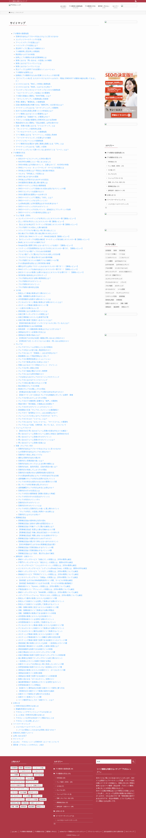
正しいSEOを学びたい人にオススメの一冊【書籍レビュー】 (41, 221)
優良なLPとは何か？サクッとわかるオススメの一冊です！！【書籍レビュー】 (48, 266)
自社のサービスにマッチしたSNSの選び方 (34, 159)
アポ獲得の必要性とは (24, 72)
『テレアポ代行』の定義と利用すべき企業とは (36, 511)
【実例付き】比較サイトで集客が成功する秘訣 (36, 691)
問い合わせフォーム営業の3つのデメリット (35, 437)
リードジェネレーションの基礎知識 (29, 141)
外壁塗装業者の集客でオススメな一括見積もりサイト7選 (40, 667)
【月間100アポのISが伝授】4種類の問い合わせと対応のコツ (41, 338)
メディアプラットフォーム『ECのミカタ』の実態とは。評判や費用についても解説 (50, 595)
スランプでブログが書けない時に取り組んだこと (37, 230)
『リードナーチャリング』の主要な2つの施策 (33, 138)
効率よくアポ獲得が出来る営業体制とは (31, 57)
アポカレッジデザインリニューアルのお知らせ (34, 712)
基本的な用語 (109, 300)
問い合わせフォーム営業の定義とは (32, 443)
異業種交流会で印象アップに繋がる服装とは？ (36, 526)
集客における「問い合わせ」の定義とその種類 (34, 60)
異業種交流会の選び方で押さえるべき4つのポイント (38, 541)
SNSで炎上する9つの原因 (28, 177)
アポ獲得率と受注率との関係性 (28, 51)
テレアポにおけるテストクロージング (32, 380)
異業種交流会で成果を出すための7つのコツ (35, 538)
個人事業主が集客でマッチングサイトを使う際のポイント (40, 658)
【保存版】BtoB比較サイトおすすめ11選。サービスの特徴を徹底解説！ (45, 583)
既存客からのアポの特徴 (25, 54)
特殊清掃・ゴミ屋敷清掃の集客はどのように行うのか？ (39, 329)
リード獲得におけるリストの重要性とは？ (32, 114)
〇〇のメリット (124, 257)
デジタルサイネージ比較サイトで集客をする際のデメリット (41, 628)
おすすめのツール (120, 261)
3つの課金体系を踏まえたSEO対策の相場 (34, 263)
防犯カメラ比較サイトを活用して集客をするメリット (38, 604)
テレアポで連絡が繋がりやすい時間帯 (32, 371)
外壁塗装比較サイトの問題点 (29, 685)
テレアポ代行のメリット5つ (29, 499)
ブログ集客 (108, 286)
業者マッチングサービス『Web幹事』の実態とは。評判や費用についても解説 (48, 592)
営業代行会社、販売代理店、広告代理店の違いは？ (38, 467)
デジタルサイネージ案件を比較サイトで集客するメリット (40, 631)
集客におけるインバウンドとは (28, 66)
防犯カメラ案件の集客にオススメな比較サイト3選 (37, 598)
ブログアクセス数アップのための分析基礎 (34, 251)
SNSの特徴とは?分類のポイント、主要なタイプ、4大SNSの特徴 (43, 165)
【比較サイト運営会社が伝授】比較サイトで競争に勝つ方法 (41, 688)
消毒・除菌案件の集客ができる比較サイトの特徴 (37, 613)
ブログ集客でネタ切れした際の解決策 (32, 227)
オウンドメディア (111, 271)
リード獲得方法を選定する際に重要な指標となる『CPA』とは (40, 144)
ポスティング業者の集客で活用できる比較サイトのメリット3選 (42, 640)
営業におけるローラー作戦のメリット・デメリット (38, 365)
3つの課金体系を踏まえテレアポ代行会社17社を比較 (38, 476)
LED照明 (108, 250)
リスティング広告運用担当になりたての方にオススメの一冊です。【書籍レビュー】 (50, 248)
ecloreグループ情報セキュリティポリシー (73, 831)
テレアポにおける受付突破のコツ (31, 374)
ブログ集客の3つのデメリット (29, 281)
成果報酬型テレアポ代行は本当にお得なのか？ (36, 488)
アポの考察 (108, 268)
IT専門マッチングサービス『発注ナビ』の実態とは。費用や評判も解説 (45, 562)
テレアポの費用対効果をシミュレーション (34, 359)
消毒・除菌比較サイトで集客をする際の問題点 (36, 610)
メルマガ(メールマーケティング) (28, 727)
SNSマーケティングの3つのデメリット (33, 206)
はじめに (15, 831)
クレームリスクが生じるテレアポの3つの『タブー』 (38, 416)
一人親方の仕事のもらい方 (28, 308)
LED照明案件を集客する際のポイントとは (34, 299)
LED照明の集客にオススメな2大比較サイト (35, 616)
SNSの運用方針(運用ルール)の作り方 (32, 194)
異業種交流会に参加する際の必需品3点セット (35, 523)
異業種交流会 (21, 517)
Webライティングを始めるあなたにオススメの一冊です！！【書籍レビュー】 (48, 269)
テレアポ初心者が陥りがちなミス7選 (32, 383)
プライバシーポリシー (95, 831)
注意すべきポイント (111, 303)
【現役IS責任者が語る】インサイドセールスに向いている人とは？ (43, 323)
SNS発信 (19, 156)
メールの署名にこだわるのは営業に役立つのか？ (37, 730)
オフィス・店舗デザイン (113, 275)
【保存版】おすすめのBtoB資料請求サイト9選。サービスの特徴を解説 (45, 580)
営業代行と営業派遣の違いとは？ (31, 461)
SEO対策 (122, 250)
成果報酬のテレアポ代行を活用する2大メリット (36, 479)
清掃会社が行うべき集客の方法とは (32, 332)
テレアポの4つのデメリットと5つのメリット (35, 407)
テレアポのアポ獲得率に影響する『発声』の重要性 (38, 401)
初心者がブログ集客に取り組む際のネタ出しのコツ (38, 233)
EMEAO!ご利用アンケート (23, 733)
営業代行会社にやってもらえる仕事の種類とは (36, 464)
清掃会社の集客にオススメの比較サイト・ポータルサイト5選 (41, 670)
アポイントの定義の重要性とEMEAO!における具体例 (36, 120)
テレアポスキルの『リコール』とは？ (32, 419)
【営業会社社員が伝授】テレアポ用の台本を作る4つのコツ (41, 392)
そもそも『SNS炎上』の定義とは (31, 174)
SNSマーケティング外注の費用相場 (32, 185)
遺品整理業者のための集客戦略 (30, 326)
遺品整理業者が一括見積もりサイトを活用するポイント (39, 682)
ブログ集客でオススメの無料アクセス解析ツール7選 (38, 260)
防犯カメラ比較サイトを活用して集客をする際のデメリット (41, 601)
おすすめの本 (109, 264)
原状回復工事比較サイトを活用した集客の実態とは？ (38, 646)
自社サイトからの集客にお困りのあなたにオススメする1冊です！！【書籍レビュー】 (51, 272)
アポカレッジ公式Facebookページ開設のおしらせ (35, 718)
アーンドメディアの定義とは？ (28, 42)
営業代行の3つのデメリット (29, 502)
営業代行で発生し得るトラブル (30, 455)
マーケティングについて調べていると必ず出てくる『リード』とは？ (42, 150)
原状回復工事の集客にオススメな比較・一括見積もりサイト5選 (42, 643)
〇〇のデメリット (111, 257)
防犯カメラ (125, 307)
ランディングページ (122, 293)
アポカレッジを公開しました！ (28, 721)
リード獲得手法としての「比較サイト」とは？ (36, 700)
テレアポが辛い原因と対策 (28, 368)
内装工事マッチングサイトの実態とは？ (33, 314)
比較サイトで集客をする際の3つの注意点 (34, 694)
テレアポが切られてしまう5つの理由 (32, 398)
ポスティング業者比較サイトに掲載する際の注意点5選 (39, 637)
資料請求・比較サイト (24, 556)
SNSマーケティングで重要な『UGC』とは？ (35, 197)
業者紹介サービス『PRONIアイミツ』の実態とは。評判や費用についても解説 (48, 574)
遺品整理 (116, 307)
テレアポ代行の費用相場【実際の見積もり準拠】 (37, 494)
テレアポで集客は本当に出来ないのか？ (33, 362)
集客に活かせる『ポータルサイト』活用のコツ (36, 679)
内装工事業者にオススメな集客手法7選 (33, 317)
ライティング (109, 293)
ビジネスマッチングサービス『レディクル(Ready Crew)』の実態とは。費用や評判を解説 (52, 568)
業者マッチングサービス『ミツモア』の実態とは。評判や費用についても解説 (48, 571)
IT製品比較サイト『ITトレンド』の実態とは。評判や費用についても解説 (46, 589)
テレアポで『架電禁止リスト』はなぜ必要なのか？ (38, 413)
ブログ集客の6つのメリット (29, 284)
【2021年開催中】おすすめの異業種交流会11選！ (37, 544)
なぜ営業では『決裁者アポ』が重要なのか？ (33, 117)
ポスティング (119, 286)
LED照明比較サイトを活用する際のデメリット (36, 619)
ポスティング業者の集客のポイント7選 (33, 305)
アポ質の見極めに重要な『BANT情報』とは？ (33, 96)
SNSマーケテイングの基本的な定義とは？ (34, 212)
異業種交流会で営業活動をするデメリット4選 (35, 547)
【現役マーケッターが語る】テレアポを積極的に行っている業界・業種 (45, 395)
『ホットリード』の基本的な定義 (28, 129)
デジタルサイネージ (111, 282)
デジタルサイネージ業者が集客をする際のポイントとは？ (40, 302)
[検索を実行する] (133, 761)
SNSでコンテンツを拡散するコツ (31, 191)
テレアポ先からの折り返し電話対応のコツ (34, 350)
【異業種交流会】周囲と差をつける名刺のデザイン (38, 535)
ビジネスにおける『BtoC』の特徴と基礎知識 (33, 84)
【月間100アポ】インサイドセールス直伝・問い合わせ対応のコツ (43, 341)
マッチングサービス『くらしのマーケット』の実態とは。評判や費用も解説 (47, 565)
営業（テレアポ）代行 (24, 446)
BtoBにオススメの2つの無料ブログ (31, 242)
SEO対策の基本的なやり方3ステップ (32, 275)
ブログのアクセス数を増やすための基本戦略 (35, 257)
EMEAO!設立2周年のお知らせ (27, 706)
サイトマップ (18, 739)
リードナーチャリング (21, 724)
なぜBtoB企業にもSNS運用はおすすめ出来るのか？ (38, 203)
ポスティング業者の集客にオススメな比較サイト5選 (38, 634)
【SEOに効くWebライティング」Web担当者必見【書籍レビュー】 (44, 236)
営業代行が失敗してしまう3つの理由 (32, 470)
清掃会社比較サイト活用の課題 (30, 673)
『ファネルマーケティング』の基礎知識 (31, 132)
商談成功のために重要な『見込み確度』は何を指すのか (37, 123)
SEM (115, 250)
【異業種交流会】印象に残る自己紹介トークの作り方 (38, 532)
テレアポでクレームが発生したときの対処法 (35, 347)
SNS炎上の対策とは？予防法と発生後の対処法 (36, 171)
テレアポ (19, 344)
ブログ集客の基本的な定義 (28, 287)
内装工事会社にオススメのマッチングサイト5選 (36, 652)
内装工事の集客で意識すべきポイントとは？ (35, 320)
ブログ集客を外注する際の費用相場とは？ (34, 278)
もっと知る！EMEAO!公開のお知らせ (30, 715)
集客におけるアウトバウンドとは (28, 63)
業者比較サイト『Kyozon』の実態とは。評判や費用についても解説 (44, 586)
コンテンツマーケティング (113, 279)
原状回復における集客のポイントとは (32, 311)
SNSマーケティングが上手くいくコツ (33, 200)
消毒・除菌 (124, 303)
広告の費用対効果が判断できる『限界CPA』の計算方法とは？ (40, 105)
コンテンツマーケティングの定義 (28, 39)
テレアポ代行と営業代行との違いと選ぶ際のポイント (38, 508)
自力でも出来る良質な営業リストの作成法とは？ (34, 111)
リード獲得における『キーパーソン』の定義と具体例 (36, 135)
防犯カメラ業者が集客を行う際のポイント (34, 293)
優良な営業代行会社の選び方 (29, 458)
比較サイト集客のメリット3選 (29, 697)
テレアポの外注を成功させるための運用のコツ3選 (37, 482)
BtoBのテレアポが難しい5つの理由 (31, 389)
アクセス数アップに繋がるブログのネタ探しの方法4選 (39, 254)
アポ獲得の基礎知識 (21, 33)
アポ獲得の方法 (19, 153)
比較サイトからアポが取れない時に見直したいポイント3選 (41, 664)
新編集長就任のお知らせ (25, 709)
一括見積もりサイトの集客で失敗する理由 (34, 661)
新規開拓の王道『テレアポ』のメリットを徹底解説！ (38, 410)
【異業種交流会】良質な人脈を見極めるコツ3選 (36, 529)
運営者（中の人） (52, 831)
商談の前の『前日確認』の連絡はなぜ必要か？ (36, 404)
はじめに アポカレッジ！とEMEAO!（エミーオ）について (36, 742)
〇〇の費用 (108, 261)
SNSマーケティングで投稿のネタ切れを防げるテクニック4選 (42, 188)
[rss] (135, 1)
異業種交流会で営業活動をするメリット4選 (35, 550)
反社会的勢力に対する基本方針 (113, 831)
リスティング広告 (111, 296)
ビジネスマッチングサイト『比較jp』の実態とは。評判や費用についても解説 (48, 577)
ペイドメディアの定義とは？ (27, 45)
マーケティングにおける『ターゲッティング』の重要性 (37, 108)
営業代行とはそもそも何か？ (29, 514)
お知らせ (16, 703)
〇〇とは (122, 254)
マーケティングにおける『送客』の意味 (31, 147)
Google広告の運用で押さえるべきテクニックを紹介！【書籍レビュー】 (45, 245)
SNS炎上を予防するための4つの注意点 (33, 180)
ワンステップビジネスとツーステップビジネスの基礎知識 (38, 90)
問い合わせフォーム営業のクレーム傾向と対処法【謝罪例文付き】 (44, 434)
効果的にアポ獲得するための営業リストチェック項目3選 (37, 75)
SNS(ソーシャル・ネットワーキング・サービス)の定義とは (41, 168)
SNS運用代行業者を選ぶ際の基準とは (33, 182)
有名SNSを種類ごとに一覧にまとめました (34, 162)
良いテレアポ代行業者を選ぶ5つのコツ (33, 485)
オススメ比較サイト (125, 271)
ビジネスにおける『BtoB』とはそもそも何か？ (34, 87)
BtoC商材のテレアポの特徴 (28, 386)
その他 (18, 290)
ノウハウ (123, 282)
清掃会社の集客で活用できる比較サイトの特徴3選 (37, 676)
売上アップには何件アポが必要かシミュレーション (35, 69)
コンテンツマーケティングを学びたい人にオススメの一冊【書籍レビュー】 (47, 218)
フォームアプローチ (23, 428)
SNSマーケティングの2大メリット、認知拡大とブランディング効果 (44, 209)
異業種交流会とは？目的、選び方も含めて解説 (36, 553)
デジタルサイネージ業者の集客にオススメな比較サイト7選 (41, 625)
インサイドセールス (121, 268)
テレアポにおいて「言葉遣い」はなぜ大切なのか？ (38, 353)
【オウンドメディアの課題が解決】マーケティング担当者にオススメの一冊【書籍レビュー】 (54, 239)
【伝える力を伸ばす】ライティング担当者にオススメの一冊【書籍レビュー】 (48, 224)
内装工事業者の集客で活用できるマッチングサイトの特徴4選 (41, 655)
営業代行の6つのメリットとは (29, 505)
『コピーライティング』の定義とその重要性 (33, 93)
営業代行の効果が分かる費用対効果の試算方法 (36, 473)
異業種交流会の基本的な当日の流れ (32, 520)
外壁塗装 (119, 300)
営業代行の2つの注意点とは (29, 491)
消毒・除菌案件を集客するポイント (32, 296)
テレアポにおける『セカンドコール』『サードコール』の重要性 (43, 422)
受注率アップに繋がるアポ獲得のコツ (30, 48)
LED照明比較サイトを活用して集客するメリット (37, 622)
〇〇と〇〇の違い (111, 254)
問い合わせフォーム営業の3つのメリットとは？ (36, 440)
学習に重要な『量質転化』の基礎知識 (30, 102)
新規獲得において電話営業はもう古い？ (33, 356)
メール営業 (121, 289)
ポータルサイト (110, 289)
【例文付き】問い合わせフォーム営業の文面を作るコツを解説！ (43, 431)
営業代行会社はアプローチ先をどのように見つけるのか (37, 36)
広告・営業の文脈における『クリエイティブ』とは (35, 126)
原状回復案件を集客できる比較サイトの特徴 (35, 649)
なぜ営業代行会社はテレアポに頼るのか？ (34, 452)
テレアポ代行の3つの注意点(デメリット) (33, 497)
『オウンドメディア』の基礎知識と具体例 (32, 99)
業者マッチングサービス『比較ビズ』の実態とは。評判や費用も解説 (44, 559)
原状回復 (122, 296)
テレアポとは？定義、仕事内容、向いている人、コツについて (42, 425)
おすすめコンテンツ (122, 264)
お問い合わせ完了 (20, 736)
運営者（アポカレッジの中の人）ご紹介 (28, 745)
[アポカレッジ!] (15, 6)
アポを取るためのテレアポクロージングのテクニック (38, 377)
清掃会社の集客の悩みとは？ (29, 335)
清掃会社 (108, 307)
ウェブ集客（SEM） (23, 215)
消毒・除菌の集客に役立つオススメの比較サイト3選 (38, 607)
